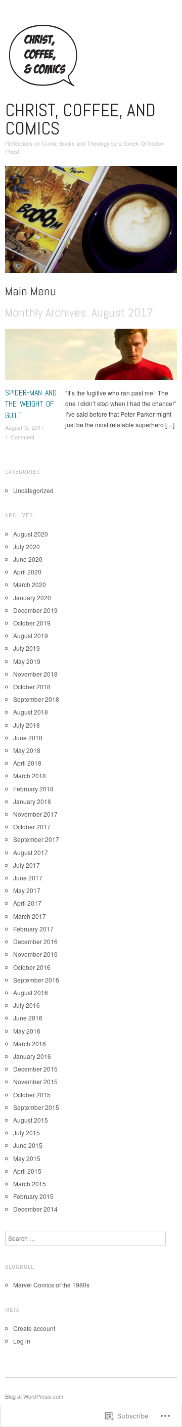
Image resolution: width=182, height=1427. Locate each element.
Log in (21, 1340)
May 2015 (26, 1158)
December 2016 (35, 941)
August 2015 (30, 1120)
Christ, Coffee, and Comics (80, 119)
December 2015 (35, 1068)
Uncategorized (33, 490)
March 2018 (29, 775)
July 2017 (26, 865)
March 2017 (29, 916)
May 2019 (26, 661)
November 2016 (35, 954)
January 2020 (32, 597)
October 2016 (32, 967)
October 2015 (32, 1094)
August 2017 (30, 852)
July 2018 (26, 725)
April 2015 (27, 1171)
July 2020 (26, 546)
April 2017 (27, 903)
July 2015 (26, 1132)
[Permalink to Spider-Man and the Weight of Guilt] (91, 356)
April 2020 (27, 571)
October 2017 (32, 826)
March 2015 (29, 1183)
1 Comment (19, 437)
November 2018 (35, 674)
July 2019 (26, 648)
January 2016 (32, 1056)
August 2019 (30, 635)
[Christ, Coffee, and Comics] (91, 223)
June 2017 (27, 877)
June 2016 (27, 1017)
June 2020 (27, 559)
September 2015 (36, 1107)
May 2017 (26, 890)
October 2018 (32, 686)
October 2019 (32, 622)
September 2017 (36, 839)
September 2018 (36, 699)
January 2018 (32, 801)
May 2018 (26, 750)
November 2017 (35, 814)
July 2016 (26, 1005)
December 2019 (35, 610)
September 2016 (36, 979)
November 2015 (35, 1081)
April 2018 (27, 763)
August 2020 (30, 533)
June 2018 (27, 737)
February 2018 (33, 788)
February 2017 (33, 928)
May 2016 (26, 1031)
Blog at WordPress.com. (35, 1396)
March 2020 (29, 584)
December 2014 (35, 1209)
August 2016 (30, 992)
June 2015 (27, 1145)
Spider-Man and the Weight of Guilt (31, 404)
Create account (34, 1328)
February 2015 (33, 1196)
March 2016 (29, 1043)
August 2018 (30, 711)
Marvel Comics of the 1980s (51, 1284)
